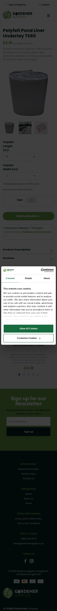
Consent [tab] (10, 278)
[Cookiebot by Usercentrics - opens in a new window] (41, 270)
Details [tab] (28, 278)
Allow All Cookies (29, 328)
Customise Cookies (27, 338)
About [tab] (47, 278)
